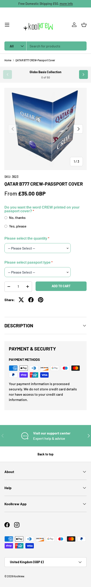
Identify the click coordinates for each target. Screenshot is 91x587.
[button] (84, 25)
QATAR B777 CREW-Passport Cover (35, 60)
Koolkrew (18, 576)
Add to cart (61, 286)
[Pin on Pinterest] (41, 300)
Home (7, 60)
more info (66, 4)
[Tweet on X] (21, 300)
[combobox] (45, 45)
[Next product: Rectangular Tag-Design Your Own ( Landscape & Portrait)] (83, 74)
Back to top (45, 454)
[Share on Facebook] (31, 300)
